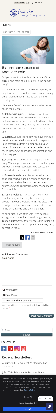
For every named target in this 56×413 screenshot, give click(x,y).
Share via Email (33, 237)
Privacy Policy (29, 390)
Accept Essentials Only (28, 403)
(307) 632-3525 (35, 3)
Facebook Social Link (4, 348)
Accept (28, 409)
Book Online (19, 3)
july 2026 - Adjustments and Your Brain (23, 372)
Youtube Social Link (23, 348)
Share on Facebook (27, 237)
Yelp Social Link (10, 348)
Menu (7, 25)
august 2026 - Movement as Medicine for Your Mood (24, 364)
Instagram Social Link (17, 348)
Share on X (22, 237)
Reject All (28, 397)
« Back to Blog (12, 245)
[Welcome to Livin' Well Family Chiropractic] (28, 15)
